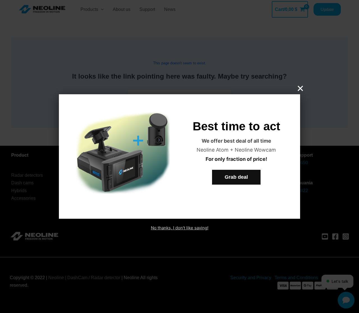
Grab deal (236, 177)
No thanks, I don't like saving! (179, 228)
